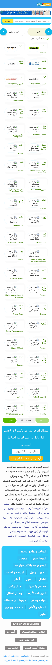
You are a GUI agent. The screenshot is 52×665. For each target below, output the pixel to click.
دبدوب (31, 517)
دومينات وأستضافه (15, 600)
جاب (10, 517)
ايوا (4, 517)
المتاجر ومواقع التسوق (33, 551)
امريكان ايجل (42, 536)
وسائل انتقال (14, 593)
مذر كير (44, 508)
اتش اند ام (15, 522)
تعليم (43, 614)
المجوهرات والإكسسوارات (30, 565)
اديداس (44, 540)
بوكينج (11, 508)
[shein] (26, 12)
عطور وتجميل (38, 572)
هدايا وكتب (14, 586)
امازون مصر (20, 508)
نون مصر (34, 522)
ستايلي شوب (34, 540)
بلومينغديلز (43, 531)
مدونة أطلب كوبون (35, 647)
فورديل (7, 527)
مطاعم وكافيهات (36, 586)
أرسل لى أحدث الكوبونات (26, 458)
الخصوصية (12, 647)
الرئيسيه (46, 38)
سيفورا (32, 513)
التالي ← (9, 420)
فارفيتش (44, 522)
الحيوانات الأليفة (37, 593)
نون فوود (33, 531)
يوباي (39, 513)
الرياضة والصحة (15, 572)
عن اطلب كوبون (26, 639)
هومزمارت (43, 527)
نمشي (7, 504)
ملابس (23, 558)
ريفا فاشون (17, 527)
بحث (7, 21)
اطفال (42, 579)
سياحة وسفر (38, 600)
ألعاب (16, 579)
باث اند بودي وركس (18, 531)
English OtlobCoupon (26, 623)
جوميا (26, 527)
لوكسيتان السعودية (26, 536)
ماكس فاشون (21, 513)
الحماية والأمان (37, 607)
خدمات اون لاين (14, 607)
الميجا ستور (39, 558)
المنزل (29, 579)
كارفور (34, 527)
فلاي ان (25, 522)
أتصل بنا (11, 631)
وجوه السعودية (20, 517)
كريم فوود (12, 536)
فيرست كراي (34, 508)
